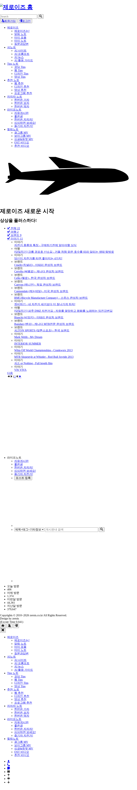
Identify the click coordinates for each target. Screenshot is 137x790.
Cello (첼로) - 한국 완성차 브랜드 (34, 278)
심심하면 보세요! (25, 122)
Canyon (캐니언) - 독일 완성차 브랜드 (37, 284)
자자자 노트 (14, 96)
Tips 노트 (12, 63)
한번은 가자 (21, 99)
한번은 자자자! (23, 119)
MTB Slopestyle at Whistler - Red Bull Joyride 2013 (43, 356)
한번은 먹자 (21, 106)
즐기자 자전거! (23, 126)
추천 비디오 (21, 145)
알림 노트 (20, 34)
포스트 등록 (23, 477)
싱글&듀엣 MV (23, 139)
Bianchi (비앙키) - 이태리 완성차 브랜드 (39, 317)
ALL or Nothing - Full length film (33, 363)
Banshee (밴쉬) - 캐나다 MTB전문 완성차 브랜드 (44, 324)
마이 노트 (20, 40)
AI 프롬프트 (21, 53)
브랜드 (15, 235)
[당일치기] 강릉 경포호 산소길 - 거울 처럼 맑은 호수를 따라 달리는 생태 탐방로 (64, 251)
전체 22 (15, 228)
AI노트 (11, 47)
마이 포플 (20, 37)
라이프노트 (14, 109)
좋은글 (18, 116)
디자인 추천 (21, 86)
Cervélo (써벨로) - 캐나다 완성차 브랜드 (39, 271)
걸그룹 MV (21, 132)
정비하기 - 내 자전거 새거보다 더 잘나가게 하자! (44, 304)
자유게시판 (21, 113)
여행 (14, 231)
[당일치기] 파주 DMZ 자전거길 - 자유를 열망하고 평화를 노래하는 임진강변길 (63, 310)
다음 (10, 373)
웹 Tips (18, 70)
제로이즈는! (21, 30)
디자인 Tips (21, 73)
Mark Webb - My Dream (28, 337)
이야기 (16, 238)
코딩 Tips (20, 66)
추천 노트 (13, 80)
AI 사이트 (20, 50)
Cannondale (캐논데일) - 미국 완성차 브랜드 (41, 291)
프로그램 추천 (23, 93)
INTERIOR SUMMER (27, 343)
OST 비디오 (21, 142)
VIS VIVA (20, 369)
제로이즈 (13, 27)
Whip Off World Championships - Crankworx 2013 (43, 350)
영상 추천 (20, 90)
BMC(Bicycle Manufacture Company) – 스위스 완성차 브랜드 (51, 297)
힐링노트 (13, 129)
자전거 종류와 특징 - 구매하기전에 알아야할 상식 (45, 245)
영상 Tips (20, 76)
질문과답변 (21, 43)
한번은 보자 (21, 103)
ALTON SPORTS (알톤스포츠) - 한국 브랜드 (41, 330)
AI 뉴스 (19, 57)
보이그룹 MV (22, 135)
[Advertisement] (72, 417)
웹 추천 (19, 83)
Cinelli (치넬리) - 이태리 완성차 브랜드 (38, 264)
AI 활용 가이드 (23, 60)
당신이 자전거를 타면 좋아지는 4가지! (38, 258)
